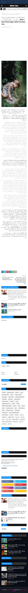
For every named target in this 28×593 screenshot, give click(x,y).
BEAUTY (17, 392)
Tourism (16, 414)
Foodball (12, 401)
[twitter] (20, 481)
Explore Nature (5, 401)
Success (11, 414)
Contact (3, 374)
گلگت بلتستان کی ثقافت (6, 421)
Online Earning (21, 408)
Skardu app (17, 410)
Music (8, 366)
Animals (3, 392)
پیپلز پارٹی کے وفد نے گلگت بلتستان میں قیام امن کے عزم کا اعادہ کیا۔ (16, 545)
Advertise (16, 374)
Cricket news (10, 397)
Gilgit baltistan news (6, 403)
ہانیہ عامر (21, 421)
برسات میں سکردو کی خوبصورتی (14, 309)
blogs (12, 394)
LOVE (19, 405)
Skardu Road (4, 412)
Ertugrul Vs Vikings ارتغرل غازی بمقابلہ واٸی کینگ (16, 518)
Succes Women (5, 414)
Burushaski (4, 397)
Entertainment (17, 399)
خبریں (3, 419)
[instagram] (7, 488)
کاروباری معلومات (15, 419)
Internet (14, 405)
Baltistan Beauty (10, 392)
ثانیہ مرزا (17, 417)
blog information (5, 394)
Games (3, 366)
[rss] (7, 484)
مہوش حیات (15, 421)
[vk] (20, 488)
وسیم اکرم (4, 423)
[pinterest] (20, 484)
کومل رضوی (22, 419)
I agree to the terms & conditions (10, 465)
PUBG (3, 410)
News (16, 408)
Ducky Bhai (4, 399)
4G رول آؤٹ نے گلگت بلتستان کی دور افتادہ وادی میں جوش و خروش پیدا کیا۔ (16, 551)
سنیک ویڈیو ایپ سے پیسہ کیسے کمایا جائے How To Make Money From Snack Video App (16, 568)
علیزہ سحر (8, 419)
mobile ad (3, 2)
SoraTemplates (10, 589)
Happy (13, 403)
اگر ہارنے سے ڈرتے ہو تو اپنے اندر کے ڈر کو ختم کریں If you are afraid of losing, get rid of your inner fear (17, 575)
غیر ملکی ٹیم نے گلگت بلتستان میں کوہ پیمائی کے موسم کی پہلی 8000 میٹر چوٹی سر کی (17, 304)
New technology (9, 408)
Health (18, 403)
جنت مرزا (22, 417)
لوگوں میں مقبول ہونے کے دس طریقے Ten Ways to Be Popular (16, 581)
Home (2, 13)
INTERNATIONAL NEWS (6, 405)
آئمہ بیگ (21, 414)
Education (10, 399)
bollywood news (18, 394)
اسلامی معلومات (11, 417)
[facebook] (7, 481)
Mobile (23, 405)
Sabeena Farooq (9, 410)
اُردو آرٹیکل (4, 417)
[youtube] (7, 491)
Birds (22, 392)
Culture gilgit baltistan (19, 397)
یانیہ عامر (9, 423)
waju (3, 27)
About (15, 372)
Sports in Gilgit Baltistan (14, 412)
